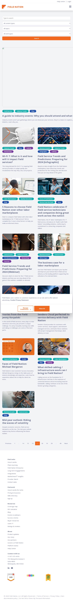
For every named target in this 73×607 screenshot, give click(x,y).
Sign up (10, 498)
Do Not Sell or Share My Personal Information (34, 598)
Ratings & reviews (14, 526)
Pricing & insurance (14, 493)
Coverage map (13, 506)
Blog (9, 512)
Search (36, 38)
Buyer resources (13, 521)
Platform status (13, 546)
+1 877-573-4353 (13, 556)
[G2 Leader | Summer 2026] (17, 578)
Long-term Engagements (16, 471)
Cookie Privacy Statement (19, 300)
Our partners (12, 540)
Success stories (13, 518)
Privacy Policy (55, 596)
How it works (12, 462)
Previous (8, 443)
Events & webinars (14, 515)
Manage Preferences (24, 308)
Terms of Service (42, 596)
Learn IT (10, 523)
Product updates (13, 534)
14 (23, 443)
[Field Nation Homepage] (13, 6)
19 (47, 443)
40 (60, 443)
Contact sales (12, 482)
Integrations (12, 473)
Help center (61, 1)
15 (28, 443)
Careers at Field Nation (15, 543)
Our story (11, 537)
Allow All (42, 308)
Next (66, 443)
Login (69, 1)
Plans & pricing (13, 465)
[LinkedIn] (9, 568)
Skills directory (12, 496)
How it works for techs (15, 490)
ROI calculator (12, 509)
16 (33, 443)
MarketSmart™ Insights (15, 476)
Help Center (12, 548)
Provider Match (13, 479)
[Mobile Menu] (70, 6)
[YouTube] (12, 568)
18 (42, 443)
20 (52, 443)
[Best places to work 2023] (36, 576)
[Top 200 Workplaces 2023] (55, 578)
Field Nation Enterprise (15, 468)
